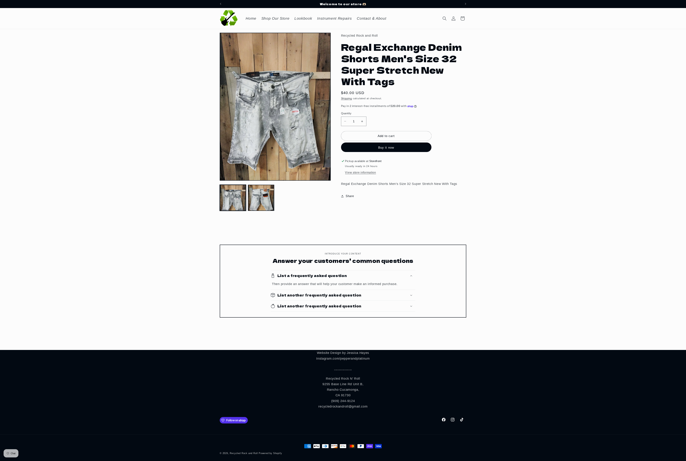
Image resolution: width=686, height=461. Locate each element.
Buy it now (386, 147)
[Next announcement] (465, 4)
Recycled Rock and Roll (244, 453)
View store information (360, 172)
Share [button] (350, 196)
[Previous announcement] (221, 4)
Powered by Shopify (270, 453)
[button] (444, 18)
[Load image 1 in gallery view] (233, 198)
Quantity (346, 113)
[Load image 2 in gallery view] (261, 198)
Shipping (346, 98)
